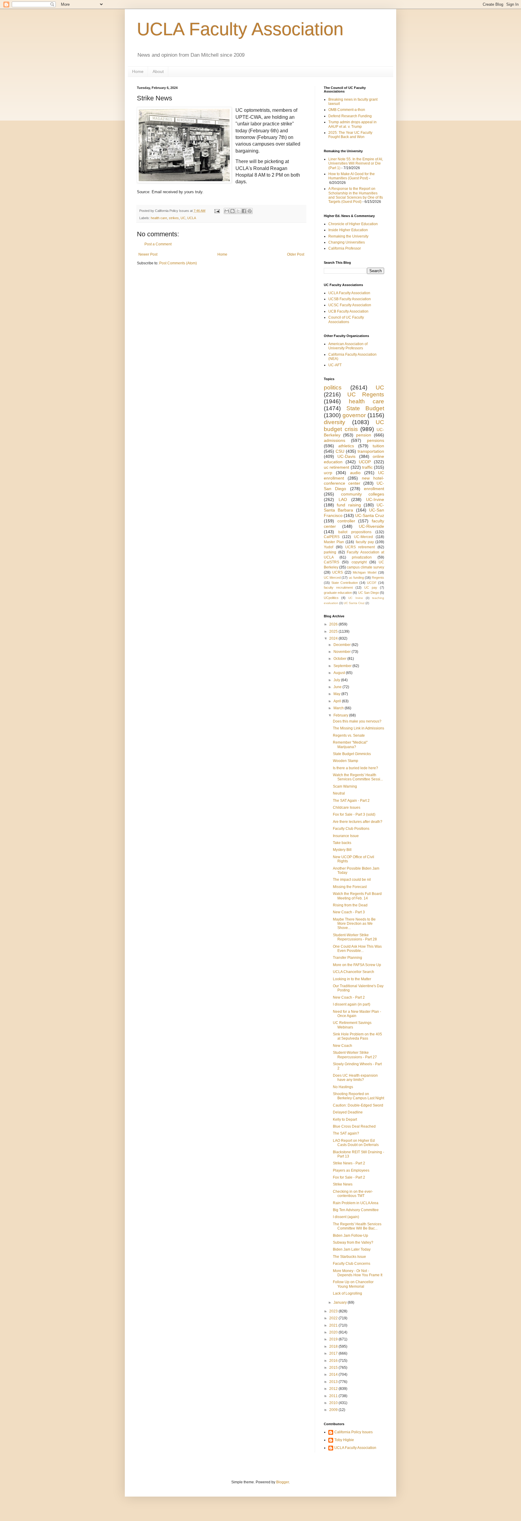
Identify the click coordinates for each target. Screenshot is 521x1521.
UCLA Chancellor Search (353, 972)
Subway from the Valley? (353, 1242)
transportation (371, 451)
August (339, 673)
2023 (334, 1311)
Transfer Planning (347, 958)
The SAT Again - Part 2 (351, 800)
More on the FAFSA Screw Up (357, 965)
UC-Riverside (371, 526)
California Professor (344, 248)
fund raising (349, 504)
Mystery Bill (342, 850)
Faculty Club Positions (351, 829)
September (342, 666)
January (340, 1302)
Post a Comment (158, 244)
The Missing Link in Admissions (358, 728)
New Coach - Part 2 (349, 997)
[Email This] (227, 211)
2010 (334, 1403)
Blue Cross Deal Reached (354, 1126)
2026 (334, 624)
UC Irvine (355, 598)
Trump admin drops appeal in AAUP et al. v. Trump (352, 124)
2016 (334, 1361)
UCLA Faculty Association (240, 29)
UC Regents (365, 394)
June (338, 687)
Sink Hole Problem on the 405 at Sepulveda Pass (357, 1036)
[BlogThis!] (232, 211)
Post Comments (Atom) (178, 263)
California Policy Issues (353, 1432)
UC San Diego (368, 592)
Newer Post (147, 254)
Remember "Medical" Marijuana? (350, 744)
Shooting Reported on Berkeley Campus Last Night (358, 1096)
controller (346, 520)
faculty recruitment (338, 587)
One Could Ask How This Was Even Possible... (357, 948)
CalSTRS (331, 562)
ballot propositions (354, 532)
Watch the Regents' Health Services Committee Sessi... (358, 777)
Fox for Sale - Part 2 (349, 1177)
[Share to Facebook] (244, 211)
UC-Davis (346, 456)
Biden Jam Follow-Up (350, 1235)
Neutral (339, 793)
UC (183, 218)
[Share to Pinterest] (250, 211)
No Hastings (343, 1087)
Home (138, 71)
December (342, 645)
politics (333, 387)
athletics (346, 445)
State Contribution (344, 582)
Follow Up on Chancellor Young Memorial (353, 1284)
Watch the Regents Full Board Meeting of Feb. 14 (357, 896)
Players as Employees (351, 1170)
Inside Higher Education (348, 230)
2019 (334, 1339)
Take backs (342, 843)
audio (355, 472)
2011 (334, 1396)
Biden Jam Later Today (352, 1249)
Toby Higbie (344, 1440)
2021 (334, 1325)
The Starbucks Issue (349, 1257)
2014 (334, 1374)
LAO (343, 499)
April (337, 701)
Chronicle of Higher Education (353, 224)
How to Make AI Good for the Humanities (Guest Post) (351, 176)
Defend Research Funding (350, 116)
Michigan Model (364, 572)
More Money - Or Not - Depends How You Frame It (357, 1273)
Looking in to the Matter (352, 979)
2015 (334, 1367)
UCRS (337, 572)
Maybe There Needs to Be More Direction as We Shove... (354, 923)
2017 (334, 1353)
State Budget (365, 408)
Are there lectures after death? (357, 822)
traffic (367, 467)
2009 (334, 1410)
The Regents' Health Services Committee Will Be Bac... (357, 1226)
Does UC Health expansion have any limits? (355, 1077)
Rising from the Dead (350, 905)
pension (363, 435)
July (337, 680)
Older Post (295, 254)
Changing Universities (346, 242)
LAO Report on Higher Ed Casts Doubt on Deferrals (356, 1142)
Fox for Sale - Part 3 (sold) (354, 814)
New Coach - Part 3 (349, 912)
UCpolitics (331, 598)
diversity (334, 422)
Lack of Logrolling (347, 1293)
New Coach (342, 1046)
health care (159, 218)
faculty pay (365, 542)
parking (330, 552)
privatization (362, 557)
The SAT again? (346, 1133)
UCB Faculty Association (348, 311)
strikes (174, 218)
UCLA (191, 218)
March (339, 708)
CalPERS (331, 537)
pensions (375, 440)
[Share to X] (238, 211)
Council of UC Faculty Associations (346, 319)
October (340, 659)
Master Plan (334, 542)
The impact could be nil (352, 879)
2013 (334, 1382)
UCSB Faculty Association (349, 299)
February (341, 715)
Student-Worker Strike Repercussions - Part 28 (355, 937)
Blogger (282, 1482)
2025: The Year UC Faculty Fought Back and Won (350, 135)
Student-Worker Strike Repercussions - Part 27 (355, 1054)
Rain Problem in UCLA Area (355, 1203)
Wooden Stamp (345, 761)
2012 (334, 1389)
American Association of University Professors (348, 346)
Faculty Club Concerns (351, 1263)
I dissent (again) (346, 1217)
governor (354, 415)
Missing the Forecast (350, 887)
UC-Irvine (375, 499)
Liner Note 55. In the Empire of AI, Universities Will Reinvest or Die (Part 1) (355, 163)
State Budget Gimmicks (352, 754)
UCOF (372, 582)
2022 (334, 1318)
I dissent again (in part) (351, 1004)
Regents (378, 577)
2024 (334, 638)
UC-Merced (363, 537)
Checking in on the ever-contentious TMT (353, 1193)
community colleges (362, 494)
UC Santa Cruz (354, 603)
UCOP (365, 461)
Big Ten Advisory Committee (356, 1210)
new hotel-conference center (354, 481)
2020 (334, 1332)
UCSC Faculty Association (349, 305)
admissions (334, 440)
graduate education (338, 592)
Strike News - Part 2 (349, 1163)
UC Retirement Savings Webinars (352, 1025)
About (158, 71)
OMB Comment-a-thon (346, 110)
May (337, 694)
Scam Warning (345, 786)
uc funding (356, 577)
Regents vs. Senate (349, 735)
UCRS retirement (360, 547)
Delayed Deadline (348, 1112)
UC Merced (332, 577)
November (342, 652)
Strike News (342, 1184)
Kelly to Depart (345, 1119)
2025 (334, 631)
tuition (378, 445)
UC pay (370, 587)
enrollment (374, 488)
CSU (340, 451)
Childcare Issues (346, 807)
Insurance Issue (346, 836)
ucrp (328, 472)
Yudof (328, 547)
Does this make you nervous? (357, 721)
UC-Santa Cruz (369, 515)
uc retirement (336, 467)
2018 (334, 1346)
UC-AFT (335, 365)
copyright (359, 562)
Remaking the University (348, 236)
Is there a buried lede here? (355, 768)
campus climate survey (365, 567)
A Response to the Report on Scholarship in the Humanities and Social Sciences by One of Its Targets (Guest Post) (355, 195)
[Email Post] (217, 211)
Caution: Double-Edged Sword (358, 1105)
